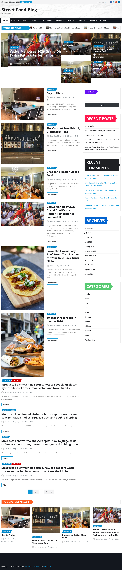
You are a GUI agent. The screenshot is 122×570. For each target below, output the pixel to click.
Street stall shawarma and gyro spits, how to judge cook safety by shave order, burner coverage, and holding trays (39, 442)
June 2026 (88, 237)
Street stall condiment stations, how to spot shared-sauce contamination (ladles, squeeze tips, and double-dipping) (39, 415)
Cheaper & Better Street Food (74, 74)
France (25, 21)
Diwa (86, 198)
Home (5, 21)
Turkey (103, 21)
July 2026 (88, 233)
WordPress (28, 566)
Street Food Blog (19, 10)
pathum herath (90, 190)
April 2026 (88, 242)
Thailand (93, 21)
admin (52, 266)
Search (90, 91)
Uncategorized (90, 340)
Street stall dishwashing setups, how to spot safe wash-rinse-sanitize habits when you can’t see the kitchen (38, 469)
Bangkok (15, 21)
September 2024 (90, 269)
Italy (42, 21)
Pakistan (81, 21)
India (34, 21)
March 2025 (89, 265)
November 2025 (90, 256)
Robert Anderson (91, 175)
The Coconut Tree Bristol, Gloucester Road (102, 50)
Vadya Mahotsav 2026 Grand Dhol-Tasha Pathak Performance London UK (105, 67)
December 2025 (90, 251)
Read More (52, 114)
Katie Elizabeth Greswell (93, 183)
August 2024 (89, 274)
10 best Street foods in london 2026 (61, 319)
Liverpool (59, 21)
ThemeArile (47, 566)
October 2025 (89, 260)
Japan (49, 21)
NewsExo (37, 566)
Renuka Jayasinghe (91, 205)
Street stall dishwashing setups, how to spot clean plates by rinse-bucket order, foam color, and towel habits (39, 386)
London (71, 21)
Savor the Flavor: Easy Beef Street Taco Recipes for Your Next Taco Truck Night (63, 256)
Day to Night (13, 69)
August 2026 (89, 228)
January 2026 (89, 246)
